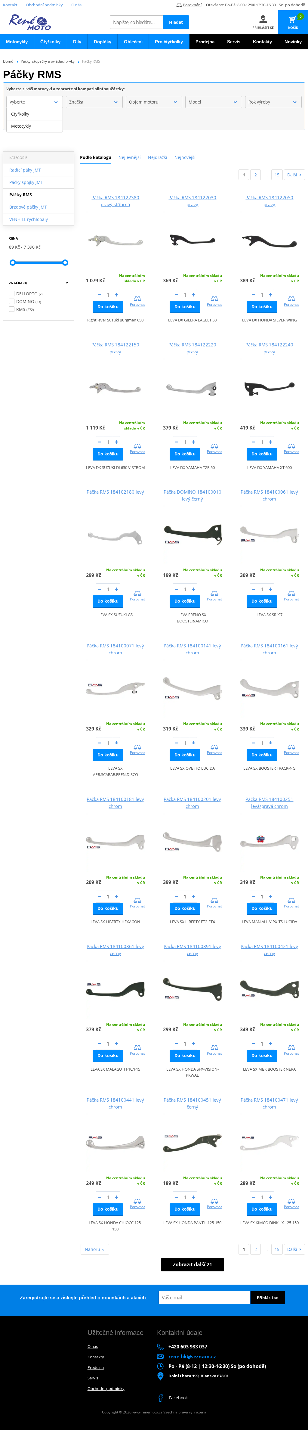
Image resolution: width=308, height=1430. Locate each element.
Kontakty (96, 1357)
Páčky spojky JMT (26, 182)
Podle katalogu (95, 157)
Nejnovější (185, 157)
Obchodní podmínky (44, 5)
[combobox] (34, 102)
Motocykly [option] (21, 126)
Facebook (178, 1398)
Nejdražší (157, 157)
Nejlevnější (130, 157)
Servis (93, 1378)
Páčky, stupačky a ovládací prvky (48, 61)
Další (292, 175)
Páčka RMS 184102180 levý (115, 492)
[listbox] (34, 120)
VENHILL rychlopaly (28, 219)
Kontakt (10, 5)
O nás (76, 5)
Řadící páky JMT (25, 170)
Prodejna (96, 1367)
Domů (8, 61)
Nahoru (93, 1249)
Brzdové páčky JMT (28, 207)
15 (277, 175)
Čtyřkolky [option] (20, 114)
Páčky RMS (20, 194)
